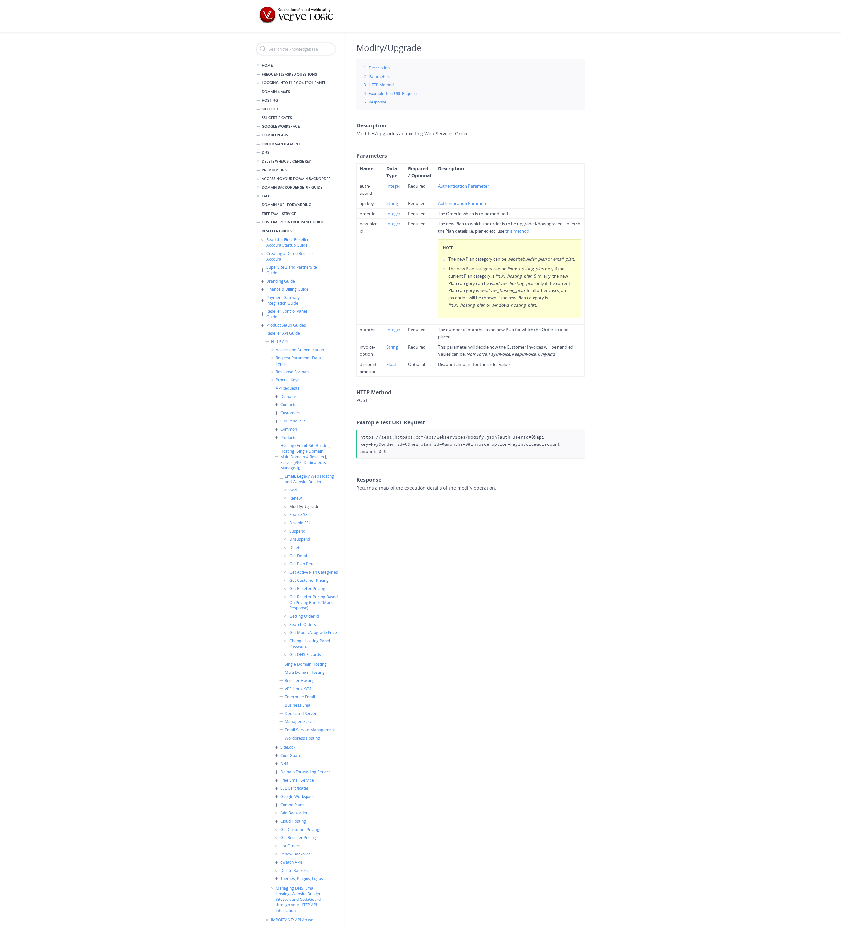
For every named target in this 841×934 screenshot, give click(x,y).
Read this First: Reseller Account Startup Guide (287, 242)
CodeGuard (290, 755)
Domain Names (276, 91)
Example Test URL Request (393, 93)
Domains (288, 396)
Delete (295, 547)
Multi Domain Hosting (305, 672)
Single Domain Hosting (306, 664)
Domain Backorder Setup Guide (292, 187)
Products (288, 437)
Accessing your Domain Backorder (296, 178)
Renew (295, 498)
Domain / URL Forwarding (286, 204)
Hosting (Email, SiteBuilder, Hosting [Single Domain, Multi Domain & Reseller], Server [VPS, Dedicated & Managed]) (305, 456)
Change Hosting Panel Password (309, 643)
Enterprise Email (300, 696)
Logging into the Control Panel (294, 82)
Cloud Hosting (293, 821)
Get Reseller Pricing (307, 588)
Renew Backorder (296, 853)
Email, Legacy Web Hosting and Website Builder (309, 478)
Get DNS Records (305, 654)
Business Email (298, 705)
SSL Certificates (277, 117)
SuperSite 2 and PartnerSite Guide (291, 269)
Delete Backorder (296, 870)
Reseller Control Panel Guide (286, 313)
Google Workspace (281, 126)
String (392, 203)
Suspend (297, 531)
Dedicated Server (301, 713)
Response (377, 101)
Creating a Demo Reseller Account (289, 256)
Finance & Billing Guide (287, 289)
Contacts (288, 404)
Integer (393, 186)
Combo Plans (275, 135)
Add (293, 489)
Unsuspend (299, 539)
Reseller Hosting (300, 680)
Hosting (270, 100)
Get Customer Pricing (309, 580)
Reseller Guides (277, 231)
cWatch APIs (291, 862)
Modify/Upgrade (304, 506)
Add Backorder (293, 812)
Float (391, 364)
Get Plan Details (304, 563)
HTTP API (279, 341)
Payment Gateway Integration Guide (283, 300)
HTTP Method (381, 84)
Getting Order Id (304, 616)
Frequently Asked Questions (289, 74)
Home (267, 65)
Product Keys (287, 379)
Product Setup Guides (286, 325)
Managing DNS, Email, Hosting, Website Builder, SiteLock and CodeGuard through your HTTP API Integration (299, 899)
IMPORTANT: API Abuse (292, 919)
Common (288, 429)
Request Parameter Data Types (298, 360)
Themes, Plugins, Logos (301, 878)
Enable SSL (299, 514)
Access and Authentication (300, 349)
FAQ (265, 196)
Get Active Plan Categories (313, 572)
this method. (517, 231)
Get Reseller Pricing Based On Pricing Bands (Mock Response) (313, 602)
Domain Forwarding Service (305, 771)
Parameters (379, 76)
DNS (265, 152)
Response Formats (292, 371)
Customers (290, 412)
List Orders (290, 845)
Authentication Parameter (463, 186)
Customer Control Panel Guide (293, 222)
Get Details (299, 555)
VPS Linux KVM (298, 688)
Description (379, 67)
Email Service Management (310, 729)
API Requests (287, 388)
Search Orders (302, 624)
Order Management (281, 144)
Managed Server (300, 721)
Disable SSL (300, 522)
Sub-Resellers (292, 420)
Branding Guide (280, 281)
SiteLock (270, 109)
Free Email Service (279, 213)
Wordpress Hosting (302, 737)
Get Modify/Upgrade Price (313, 632)
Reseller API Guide (283, 333)
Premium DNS (274, 170)
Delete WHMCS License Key (286, 161)
